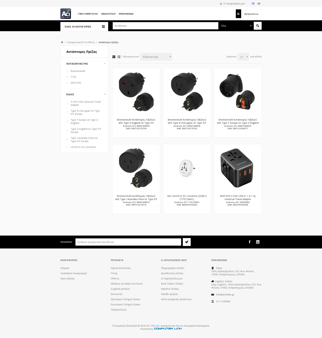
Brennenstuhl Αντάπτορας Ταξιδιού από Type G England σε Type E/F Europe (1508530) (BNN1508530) (136, 123)
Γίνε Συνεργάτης (88, 13)
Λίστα (118, 56)
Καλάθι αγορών (169, 294)
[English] (258, 3)
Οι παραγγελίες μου (172, 278)
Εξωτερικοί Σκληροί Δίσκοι (125, 299)
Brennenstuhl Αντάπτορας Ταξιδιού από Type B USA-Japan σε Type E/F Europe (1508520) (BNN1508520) (187, 123)
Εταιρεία (64, 268)
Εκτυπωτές (116, 294)
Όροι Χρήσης (67, 278)
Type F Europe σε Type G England (84, 121)
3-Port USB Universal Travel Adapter (86, 103)
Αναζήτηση (108, 13)
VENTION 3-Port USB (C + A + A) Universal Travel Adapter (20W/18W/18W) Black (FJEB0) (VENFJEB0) (238, 200)
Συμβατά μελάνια (120, 288)
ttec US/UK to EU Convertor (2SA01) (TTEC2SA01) (187, 197)
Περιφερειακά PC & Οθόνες (81, 42)
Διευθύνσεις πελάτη (172, 273)
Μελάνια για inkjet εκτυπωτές (127, 283)
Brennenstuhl (78, 71)
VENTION (76, 82)
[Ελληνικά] (253, 3)
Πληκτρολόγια (118, 309)
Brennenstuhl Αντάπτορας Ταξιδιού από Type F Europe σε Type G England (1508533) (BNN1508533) (238, 123)
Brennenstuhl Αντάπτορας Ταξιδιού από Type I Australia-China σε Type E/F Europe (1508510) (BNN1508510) (136, 199)
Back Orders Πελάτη (172, 283)
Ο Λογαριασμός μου (234, 3)
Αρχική (62, 42)
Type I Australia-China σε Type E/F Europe (84, 139)
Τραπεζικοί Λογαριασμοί (73, 273)
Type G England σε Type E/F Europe (86, 130)
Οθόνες (115, 278)
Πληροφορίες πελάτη (172, 268)
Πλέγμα (113, 56)
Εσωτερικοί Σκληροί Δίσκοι (125, 304)
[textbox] (165, 25)
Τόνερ (114, 273)
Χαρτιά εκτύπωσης (120, 268)
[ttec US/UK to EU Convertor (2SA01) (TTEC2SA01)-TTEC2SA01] (187, 168)
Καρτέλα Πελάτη (170, 288)
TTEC (73, 76)
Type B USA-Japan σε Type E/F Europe (85, 112)
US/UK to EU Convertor (83, 147)
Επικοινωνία (126, 13)
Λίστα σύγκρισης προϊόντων (176, 299)
